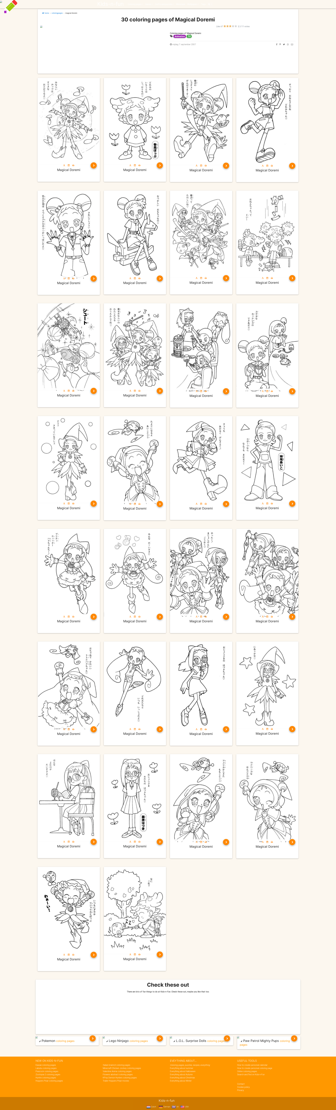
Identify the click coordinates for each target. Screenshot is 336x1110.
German (166, 1107)
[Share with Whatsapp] (288, 44)
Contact (241, 1084)
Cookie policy (243, 1087)
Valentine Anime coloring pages (117, 1071)
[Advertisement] (103, 46)
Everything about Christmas (182, 1077)
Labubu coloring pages (46, 1068)
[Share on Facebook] (276, 44)
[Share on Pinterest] (280, 44)
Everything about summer (181, 1068)
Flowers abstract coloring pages (118, 1074)
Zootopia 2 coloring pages (48, 1074)
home (46, 13)
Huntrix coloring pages (46, 1077)
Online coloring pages (247, 1071)
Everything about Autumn (181, 1074)
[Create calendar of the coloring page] (69, 165)
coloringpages (57, 13)
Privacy (240, 1090)
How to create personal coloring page (254, 1068)
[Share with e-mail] (292, 44)
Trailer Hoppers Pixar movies (116, 1080)
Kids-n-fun (110, 4)
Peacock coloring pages (47, 1071)
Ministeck (180, 4)
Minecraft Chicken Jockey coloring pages (122, 1068)
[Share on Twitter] (284, 44)
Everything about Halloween (182, 1071)
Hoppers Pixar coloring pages (49, 1080)
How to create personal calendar (252, 1065)
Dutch (153, 1107)
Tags (203, 4)
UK (177, 1107)
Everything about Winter (181, 1080)
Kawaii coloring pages (46, 1065)
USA (187, 1107)
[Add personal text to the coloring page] (64, 165)
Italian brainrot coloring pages (116, 1065)
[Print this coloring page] (73, 165)
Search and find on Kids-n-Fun (251, 1074)
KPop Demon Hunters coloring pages (120, 1077)
